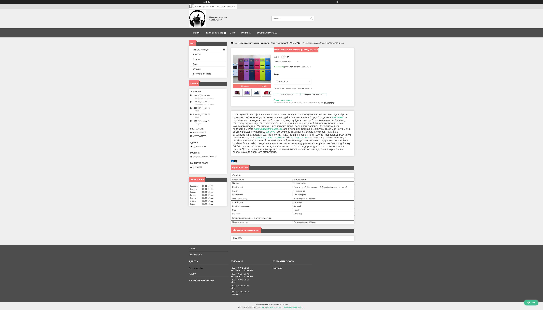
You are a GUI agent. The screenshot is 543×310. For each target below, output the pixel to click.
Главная (196, 33)
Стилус (270, 131)
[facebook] (232, 162)
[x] (235, 162)
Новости (197, 54)
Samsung (265, 43)
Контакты (246, 33)
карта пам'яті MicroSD (268, 129)
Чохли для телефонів (249, 43)
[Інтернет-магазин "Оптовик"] (197, 18)
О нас (232, 33)
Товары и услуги (214, 33)
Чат (533, 303)
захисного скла (300, 137)
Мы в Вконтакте (195, 255)
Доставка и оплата (267, 33)
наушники (337, 117)
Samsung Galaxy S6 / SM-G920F (286, 43)
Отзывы (197, 69)
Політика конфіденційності (294, 307)
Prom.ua (285, 305)
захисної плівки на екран (270, 137)
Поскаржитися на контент (271, 307)
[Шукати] (311, 18)
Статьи (196, 59)
